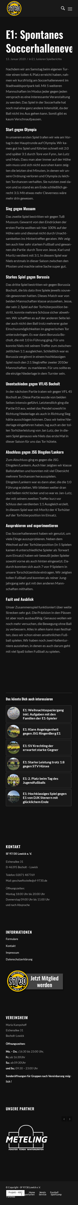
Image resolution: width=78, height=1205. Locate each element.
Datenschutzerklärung (19, 959)
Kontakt (11, 946)
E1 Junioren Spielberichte (47, 59)
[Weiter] (69, 1118)
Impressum (12, 952)
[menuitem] (61, 8)
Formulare (12, 939)
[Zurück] (64, 1118)
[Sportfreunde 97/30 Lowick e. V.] (32, 8)
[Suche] (61, 8)
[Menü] (70, 8)
